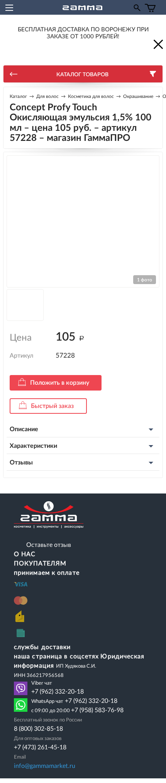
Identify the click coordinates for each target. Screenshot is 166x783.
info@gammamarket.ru (44, 766)
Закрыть (157, 43)
